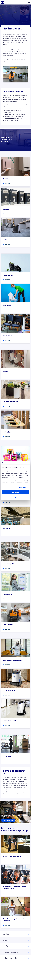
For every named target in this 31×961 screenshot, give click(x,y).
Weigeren (15, 497)
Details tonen (22, 487)
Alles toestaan (15, 492)
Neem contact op (8, 820)
